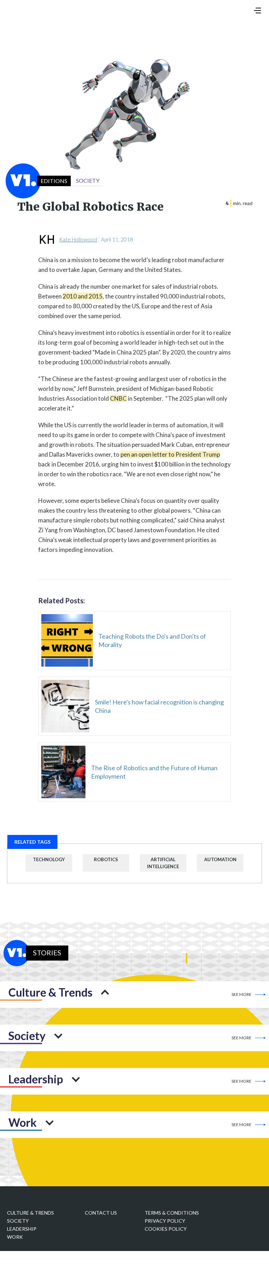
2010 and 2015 (83, 296)
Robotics (106, 859)
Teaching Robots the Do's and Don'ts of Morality (152, 640)
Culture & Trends (30, 1213)
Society (18, 1221)
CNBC (118, 398)
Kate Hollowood (78, 239)
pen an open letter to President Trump (170, 454)
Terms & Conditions (172, 1213)
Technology (49, 859)
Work (15, 1237)
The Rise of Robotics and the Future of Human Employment (154, 772)
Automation (220, 859)
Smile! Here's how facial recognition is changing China (159, 706)
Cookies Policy (166, 1229)
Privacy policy (165, 1221)
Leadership (21, 1229)
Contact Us (101, 1213)
